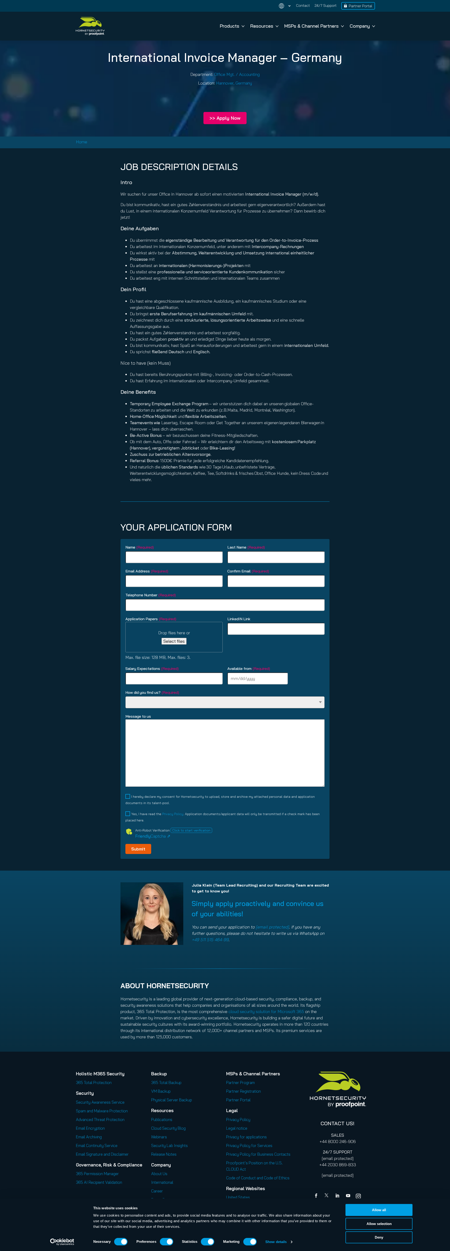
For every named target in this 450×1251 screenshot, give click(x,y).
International (162, 1182)
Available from (248, 668)
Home (81, 142)
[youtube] (348, 1196)
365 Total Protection (94, 1082)
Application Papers (150, 618)
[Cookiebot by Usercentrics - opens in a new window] (62, 1241)
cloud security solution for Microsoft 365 (266, 1011)
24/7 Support (326, 5)
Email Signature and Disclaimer (102, 1154)
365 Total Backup (166, 1082)
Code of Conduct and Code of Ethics (257, 1177)
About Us (159, 1173)
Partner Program (240, 1082)
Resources (261, 26)
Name (139, 547)
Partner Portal (360, 6)
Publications (161, 1119)
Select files (174, 641)
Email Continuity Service (96, 1145)
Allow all (379, 1210)
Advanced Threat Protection (100, 1119)
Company (360, 26)
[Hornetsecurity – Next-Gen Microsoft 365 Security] (90, 26)
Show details (276, 1242)
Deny (379, 1237)
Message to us (138, 716)
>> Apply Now (225, 118)
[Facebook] (317, 1196)
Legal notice (236, 1128)
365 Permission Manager (97, 1173)
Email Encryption (90, 1128)
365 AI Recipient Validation (99, 1182)
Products (229, 26)
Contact (303, 5)
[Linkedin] (338, 1196)
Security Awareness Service (100, 1102)
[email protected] (338, 1158)
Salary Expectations (152, 668)
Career (157, 1190)
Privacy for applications (246, 1136)
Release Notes (163, 1154)
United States (238, 1197)
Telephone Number (150, 595)
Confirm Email (248, 571)
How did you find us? (152, 692)
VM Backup (161, 1091)
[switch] (166, 1241)
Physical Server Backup (171, 1099)
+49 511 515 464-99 (210, 939)
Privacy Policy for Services (249, 1145)
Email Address (146, 571)
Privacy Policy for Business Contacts (258, 1154)
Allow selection (379, 1224)
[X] (327, 1196)
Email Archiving (89, 1136)
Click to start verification (191, 830)
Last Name (246, 547)
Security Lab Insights (169, 1145)
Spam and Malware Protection (102, 1110)
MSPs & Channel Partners (311, 26)
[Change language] (282, 6)
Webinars (159, 1136)
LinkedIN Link (238, 618)
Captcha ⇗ (152, 836)
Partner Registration (243, 1091)
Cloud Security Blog (168, 1128)
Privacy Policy (172, 814)
